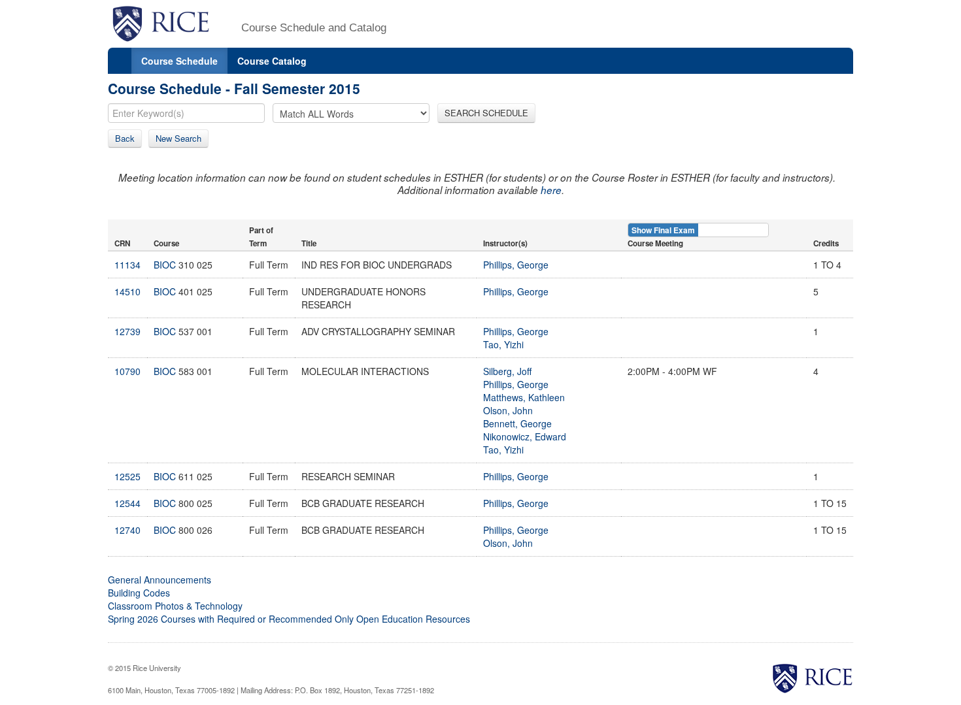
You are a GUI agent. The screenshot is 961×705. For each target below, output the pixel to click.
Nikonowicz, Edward (524, 436)
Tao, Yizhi (503, 344)
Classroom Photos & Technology (175, 605)
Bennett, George (517, 423)
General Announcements (159, 579)
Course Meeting (655, 243)
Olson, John (508, 410)
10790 (127, 371)
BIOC (165, 264)
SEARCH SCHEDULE (486, 113)
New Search (178, 138)
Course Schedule (179, 60)
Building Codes (139, 592)
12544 (127, 503)
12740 (127, 529)
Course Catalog (272, 60)
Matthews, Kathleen (524, 397)
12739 (127, 331)
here (551, 190)
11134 (127, 264)
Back (125, 138)
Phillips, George (515, 264)
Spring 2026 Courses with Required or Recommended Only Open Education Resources (289, 618)
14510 (127, 291)
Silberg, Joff (507, 371)
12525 (127, 476)
